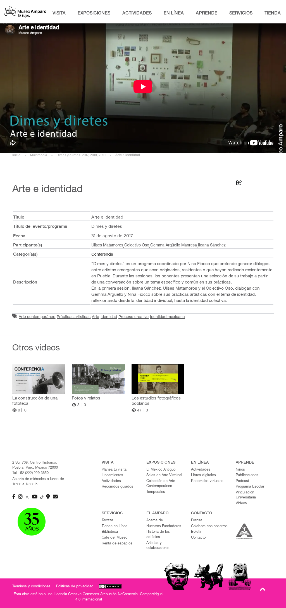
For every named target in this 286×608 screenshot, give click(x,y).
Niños (240, 470)
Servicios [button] (240, 13)
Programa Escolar (250, 487)
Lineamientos (112, 475)
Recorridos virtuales (207, 481)
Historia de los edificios (158, 534)
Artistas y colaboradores (158, 545)
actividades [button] (137, 13)
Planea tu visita (114, 470)
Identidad (109, 317)
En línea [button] (174, 13)
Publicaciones (247, 475)
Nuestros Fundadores (163, 526)
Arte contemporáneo (37, 317)
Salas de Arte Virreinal (164, 475)
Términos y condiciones (31, 586)
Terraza (107, 520)
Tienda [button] (272, 13)
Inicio (16, 155)
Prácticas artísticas (73, 317)
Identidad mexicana (167, 317)
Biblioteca (110, 532)
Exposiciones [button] (94, 13)
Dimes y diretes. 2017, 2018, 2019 (81, 155)
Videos (241, 503)
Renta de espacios (117, 544)
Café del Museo (114, 538)
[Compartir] (239, 183)
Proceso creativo (133, 317)
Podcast (242, 481)
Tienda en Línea (114, 526)
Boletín (196, 532)
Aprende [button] (206, 13)
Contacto (198, 538)
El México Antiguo (160, 470)
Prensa (196, 520)
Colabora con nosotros (209, 526)
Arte (95, 317)
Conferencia (102, 254)
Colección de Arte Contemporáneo (160, 483)
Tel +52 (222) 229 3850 (30, 473)
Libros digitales (203, 475)
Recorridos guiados (117, 487)
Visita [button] (59, 13)
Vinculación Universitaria (246, 495)
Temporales (155, 492)
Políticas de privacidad (75, 586)
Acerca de (154, 520)
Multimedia (38, 155)
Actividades (111, 481)
